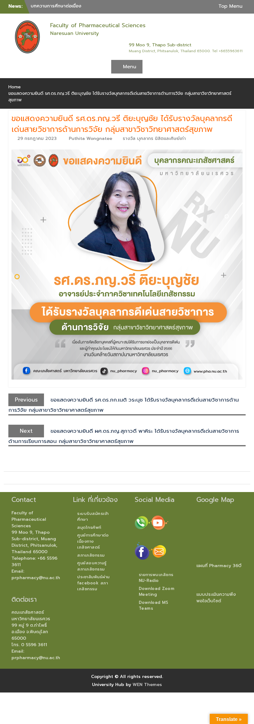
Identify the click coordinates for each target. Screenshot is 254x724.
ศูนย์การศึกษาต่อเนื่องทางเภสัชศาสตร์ (93, 541)
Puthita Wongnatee (90, 138)
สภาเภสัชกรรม (91, 555)
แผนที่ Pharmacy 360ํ (218, 565)
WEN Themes (147, 684)
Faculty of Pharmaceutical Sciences (98, 25)
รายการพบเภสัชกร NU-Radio (156, 578)
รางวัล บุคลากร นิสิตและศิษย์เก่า (154, 138)
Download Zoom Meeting (157, 592)
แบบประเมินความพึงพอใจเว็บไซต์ (216, 597)
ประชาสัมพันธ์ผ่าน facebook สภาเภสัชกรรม (93, 583)
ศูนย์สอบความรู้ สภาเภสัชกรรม (92, 566)
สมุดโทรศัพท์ (89, 527)
